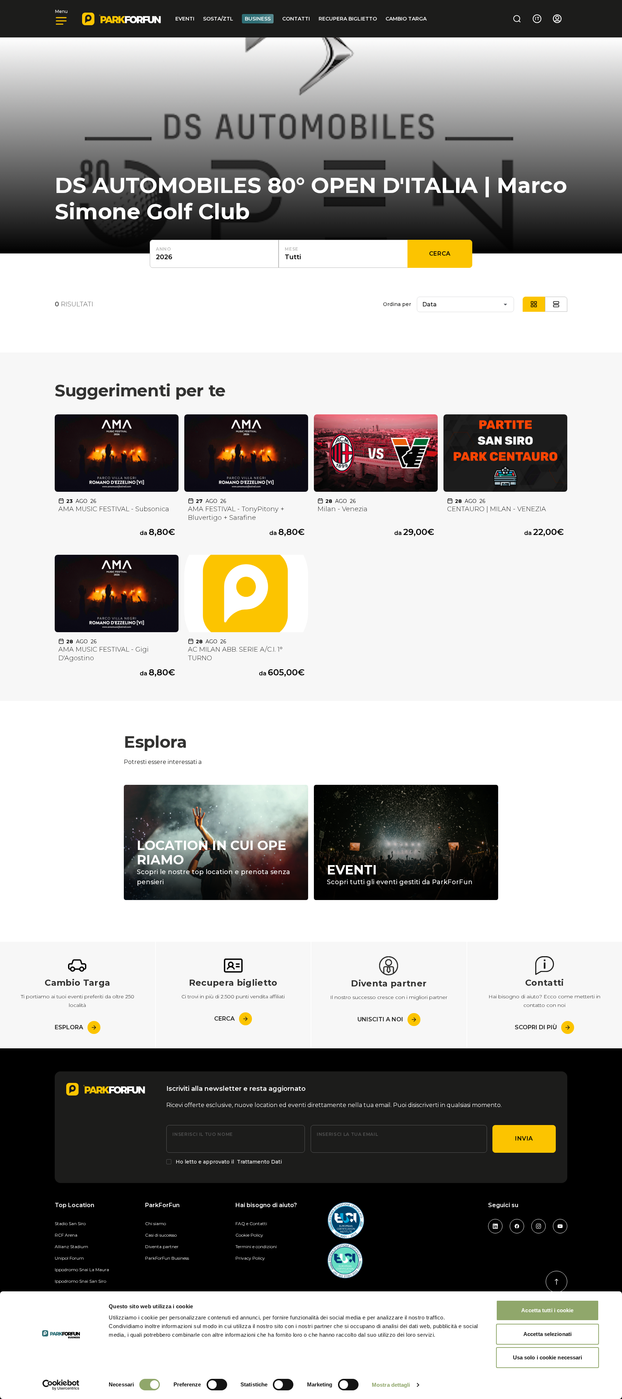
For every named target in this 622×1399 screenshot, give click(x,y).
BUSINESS (258, 18)
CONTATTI (296, 18)
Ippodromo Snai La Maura (82, 1269)
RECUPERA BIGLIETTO (348, 18)
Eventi (184, 18)
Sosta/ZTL (218, 18)
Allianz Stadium (71, 1246)
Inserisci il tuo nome (202, 1134)
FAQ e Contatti (251, 1223)
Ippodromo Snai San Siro (80, 1281)
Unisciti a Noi (380, 1019)
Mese (291, 249)
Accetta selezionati (547, 1334)
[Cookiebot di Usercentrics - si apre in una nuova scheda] (61, 1385)
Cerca (440, 253)
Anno (163, 249)
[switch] (217, 1384)
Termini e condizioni (256, 1246)
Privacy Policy (250, 1258)
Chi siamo (155, 1223)
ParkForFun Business (167, 1258)
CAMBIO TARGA (406, 18)
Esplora (69, 1027)
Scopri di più (536, 1027)
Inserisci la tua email (347, 1134)
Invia (524, 1138)
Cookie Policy (249, 1235)
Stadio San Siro (70, 1223)
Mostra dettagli (391, 1385)
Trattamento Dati (259, 1162)
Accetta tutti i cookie (547, 1310)
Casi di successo (161, 1235)
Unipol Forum (69, 1258)
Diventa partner (162, 1246)
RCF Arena (66, 1235)
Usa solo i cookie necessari (547, 1357)
